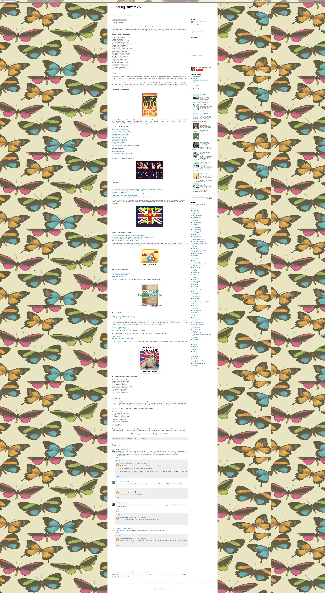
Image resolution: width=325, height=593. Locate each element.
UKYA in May (115, 186)
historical (195, 284)
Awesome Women (140, 15)
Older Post (184, 574)
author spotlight (196, 227)
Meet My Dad (202, 123)
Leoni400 (118, 528)
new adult (195, 308)
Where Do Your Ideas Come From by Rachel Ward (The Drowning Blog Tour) (130, 197)
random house (196, 332)
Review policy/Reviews (129, 15)
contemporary (196, 253)
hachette (195, 279)
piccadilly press (196, 327)
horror (194, 288)
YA (193, 219)
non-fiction (195, 312)
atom (194, 226)
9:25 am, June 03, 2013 (142, 517)
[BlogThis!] (140, 438)
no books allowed (197, 310)
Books (194, 212)
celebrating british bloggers (199, 250)
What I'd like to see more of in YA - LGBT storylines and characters (128, 330)
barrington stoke (196, 231)
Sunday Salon (196, 217)
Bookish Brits (196, 81)
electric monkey (196, 262)
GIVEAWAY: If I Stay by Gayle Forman (204, 114)
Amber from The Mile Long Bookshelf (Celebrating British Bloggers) (128, 238)
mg (193, 303)
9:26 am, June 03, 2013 (142, 538)
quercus (194, 331)
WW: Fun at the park (204, 134)
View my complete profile (197, 24)
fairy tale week (196, 267)
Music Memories (196, 215)
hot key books (196, 289)
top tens (194, 348)
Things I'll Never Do (116, 336)
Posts (194, 30)
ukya (194, 351)
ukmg (194, 349)
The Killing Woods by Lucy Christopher (121, 273)
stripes (194, 344)
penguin (194, 320)
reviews (194, 337)
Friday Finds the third (204, 142)
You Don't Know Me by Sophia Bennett (121, 131)
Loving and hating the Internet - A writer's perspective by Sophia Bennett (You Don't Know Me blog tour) (137, 189)
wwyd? (194, 365)
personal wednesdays (198, 322)
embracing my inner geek (198, 264)
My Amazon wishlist (197, 76)
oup (193, 317)
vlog (193, 358)
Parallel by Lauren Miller (118, 151)
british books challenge (198, 241)
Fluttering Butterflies (126, 7)
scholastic (195, 339)
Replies (119, 460)
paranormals (195, 319)
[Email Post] (135, 438)
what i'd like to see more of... (199, 363)
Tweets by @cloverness (196, 55)
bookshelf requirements (198, 239)
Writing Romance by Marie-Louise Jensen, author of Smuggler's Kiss (129, 194)
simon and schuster (197, 341)
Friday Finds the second (204, 104)
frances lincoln (196, 272)
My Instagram (196, 78)
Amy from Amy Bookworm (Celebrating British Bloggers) (126, 240)
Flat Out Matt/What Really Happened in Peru (123, 132)
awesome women (197, 229)
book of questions (197, 236)
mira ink (194, 307)
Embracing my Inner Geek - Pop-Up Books (122, 338)
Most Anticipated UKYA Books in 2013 (204, 184)
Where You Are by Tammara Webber (121, 136)
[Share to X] (141, 438)
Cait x (117, 509)
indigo (194, 291)
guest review (195, 277)
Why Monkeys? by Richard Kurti (120, 192)
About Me (119, 15)
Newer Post (115, 574)
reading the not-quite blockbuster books (202, 334)
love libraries (195, 296)
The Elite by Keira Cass (118, 143)
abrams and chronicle (198, 222)
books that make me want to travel (200, 238)
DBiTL (194, 213)
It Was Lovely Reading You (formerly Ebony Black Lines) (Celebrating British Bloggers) (133, 237)
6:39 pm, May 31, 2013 (125, 449)
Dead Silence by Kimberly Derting (120, 129)
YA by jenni (195, 220)
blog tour (195, 232)
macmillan (195, 300)
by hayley (195, 246)
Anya (117, 481)
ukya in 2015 (195, 353)
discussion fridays (197, 257)
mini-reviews (195, 305)
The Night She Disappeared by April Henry (122, 153)
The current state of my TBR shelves (121, 328)
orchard (194, 314)
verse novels (195, 356)
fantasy (194, 269)
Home (113, 15)
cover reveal (195, 255)
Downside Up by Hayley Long (119, 276)
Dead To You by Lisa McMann (119, 140)
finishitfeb (195, 270)
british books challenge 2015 (199, 243)
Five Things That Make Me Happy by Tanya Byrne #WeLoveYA (127, 190)
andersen (195, 224)
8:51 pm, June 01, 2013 (126, 528)
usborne (194, 354)
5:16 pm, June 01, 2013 (124, 481)
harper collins (196, 281)
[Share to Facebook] (143, 438)
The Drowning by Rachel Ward (119, 139)
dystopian (195, 258)
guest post (195, 276)
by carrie (195, 244)
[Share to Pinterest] (144, 438)
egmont (194, 260)
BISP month (195, 210)
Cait (117, 503)
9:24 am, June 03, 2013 (142, 463)
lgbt (193, 295)
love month (195, 298)
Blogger (168, 589)
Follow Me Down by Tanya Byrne (120, 134)
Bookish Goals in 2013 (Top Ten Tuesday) (204, 163)
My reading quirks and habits (119, 327)
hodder (194, 286)
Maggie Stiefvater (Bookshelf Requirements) (123, 316)
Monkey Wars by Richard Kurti (119, 137)
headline (195, 282)
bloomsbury (195, 234)
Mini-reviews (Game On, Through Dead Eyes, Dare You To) (126, 145)
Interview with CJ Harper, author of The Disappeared (124, 195)
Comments (195, 33)
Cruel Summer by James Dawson (120, 274)
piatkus (194, 326)
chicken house (196, 251)
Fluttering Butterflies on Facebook (200, 80)
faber (194, 265)
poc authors (195, 329)
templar (194, 346)
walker (194, 361)
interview (195, 293)
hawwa (117, 449)
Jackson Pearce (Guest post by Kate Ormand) (123, 318)
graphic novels (196, 274)
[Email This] (138, 438)
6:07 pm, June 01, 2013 (123, 503)
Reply (117, 457)
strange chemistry (197, 342)
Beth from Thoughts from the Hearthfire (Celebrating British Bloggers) (129, 235)
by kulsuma (195, 248)
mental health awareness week (200, 301)
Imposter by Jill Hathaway (118, 142)
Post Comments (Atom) (123, 576)
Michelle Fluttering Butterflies (127, 463)
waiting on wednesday (198, 360)
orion (194, 315)
